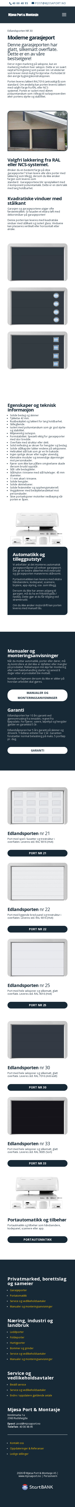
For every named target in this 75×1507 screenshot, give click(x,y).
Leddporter (17, 1332)
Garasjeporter (18, 1290)
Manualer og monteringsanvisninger (37, 695)
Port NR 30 (37, 1087)
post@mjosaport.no (28, 1423)
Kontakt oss (17, 1443)
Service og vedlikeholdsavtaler (28, 1301)
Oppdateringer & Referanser (27, 1448)
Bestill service (18, 1384)
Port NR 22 (37, 929)
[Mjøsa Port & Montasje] (38, 150)
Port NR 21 (37, 853)
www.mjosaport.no (30, 1476)
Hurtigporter (17, 1343)
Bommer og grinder (22, 1348)
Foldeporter (17, 1337)
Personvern (50, 1476)
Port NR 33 (37, 1163)
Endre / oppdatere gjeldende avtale (31, 1395)
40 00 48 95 (26, 1427)
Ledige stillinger (19, 1454)
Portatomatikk (18, 1295)
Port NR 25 (37, 1005)
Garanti (37, 750)
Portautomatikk (38, 1239)
